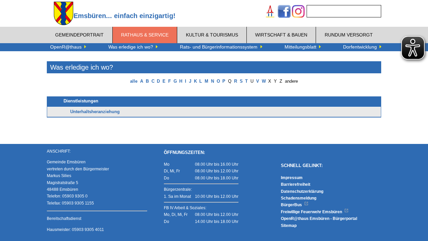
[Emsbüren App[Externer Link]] (270, 12)
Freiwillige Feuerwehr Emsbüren (312, 212)
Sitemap (289, 225)
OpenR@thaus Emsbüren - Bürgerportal (319, 218)
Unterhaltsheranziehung (95, 111)
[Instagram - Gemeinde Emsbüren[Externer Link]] (298, 12)
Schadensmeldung (298, 198)
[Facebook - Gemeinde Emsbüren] (284, 12)
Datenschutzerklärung (302, 191)
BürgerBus (292, 205)
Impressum (292, 177)
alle (133, 81)
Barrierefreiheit (295, 184)
